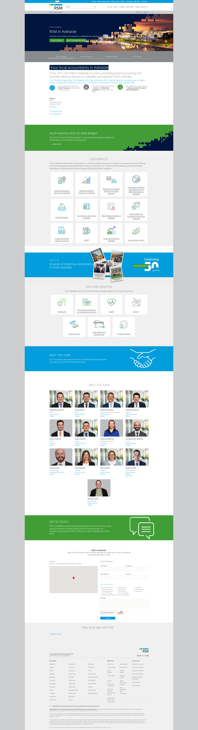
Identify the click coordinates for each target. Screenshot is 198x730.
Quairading (91, 680)
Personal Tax (138, 591)
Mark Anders (80, 438)
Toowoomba (92, 690)
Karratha (71, 677)
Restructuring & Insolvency (57, 472)
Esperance (53, 697)
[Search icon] (95, 7)
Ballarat (52, 674)
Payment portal (122, 676)
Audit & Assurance (138, 664)
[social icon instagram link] (143, 656)
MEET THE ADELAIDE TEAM (76, 40)
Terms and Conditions (110, 685)
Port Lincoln (129, 476)
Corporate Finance (107, 591)
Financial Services (105, 414)
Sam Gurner (54, 467)
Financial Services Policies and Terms (111, 692)
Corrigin (52, 693)
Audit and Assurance (131, 414)
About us (110, 664)
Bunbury (52, 680)
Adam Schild (131, 467)
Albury (52, 671)
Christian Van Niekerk (134, 438)
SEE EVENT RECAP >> (141, 266)
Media (113, 1)
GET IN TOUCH (57, 40)
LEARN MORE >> (57, 144)
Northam (91, 667)
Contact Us (144, 7)
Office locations (58, 12)
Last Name (128, 566)
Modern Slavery (122, 671)
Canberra (52, 687)
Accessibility (123, 664)
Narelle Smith (93, 498)
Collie (51, 690)
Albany (52, 667)
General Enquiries (123, 593)
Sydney (90, 687)
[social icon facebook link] (140, 656)
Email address (104, 574)
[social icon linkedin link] (138, 656)
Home (51, 12)
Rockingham (92, 684)
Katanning (72, 680)
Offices (123, 1)
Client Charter (109, 671)
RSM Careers (122, 591)
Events (94, 1)
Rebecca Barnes (106, 438)
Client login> (124, 667)
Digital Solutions (139, 589)
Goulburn (72, 671)
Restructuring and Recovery (110, 595)
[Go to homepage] (57, 7)
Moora (71, 700)
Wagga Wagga (92, 693)
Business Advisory (55, 414)
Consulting (138, 587)
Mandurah (72, 684)
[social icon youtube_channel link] (147, 656)
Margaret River (73, 690)
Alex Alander (80, 467)
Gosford (71, 667)
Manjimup (72, 687)
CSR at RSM (111, 676)
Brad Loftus (80, 409)
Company (127, 574)
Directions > (54, 107)
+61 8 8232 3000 (56, 111)
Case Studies (111, 667)
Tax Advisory (53, 443)
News (117, 1)
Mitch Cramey (55, 438)
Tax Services (122, 589)
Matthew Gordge (57, 409)
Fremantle (53, 700)
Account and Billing (124, 595)
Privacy (109, 681)
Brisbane (52, 677)
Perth (89, 671)
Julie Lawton (105, 467)
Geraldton (72, 664)
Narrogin (91, 664)
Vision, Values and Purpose (123, 682)
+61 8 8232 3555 (56, 114)
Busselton (53, 684)
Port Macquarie (93, 677)
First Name (103, 566)
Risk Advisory (122, 587)
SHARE (144, 12)
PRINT (137, 12)
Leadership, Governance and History (111, 700)
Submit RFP (136, 1)
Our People (129, 1)
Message (102, 598)
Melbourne (72, 693)
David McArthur (106, 409)
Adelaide (52, 416)
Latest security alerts (103, 1)
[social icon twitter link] (145, 656)
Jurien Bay (72, 674)
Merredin (72, 697)
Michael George (132, 409)
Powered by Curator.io (56, 634)
